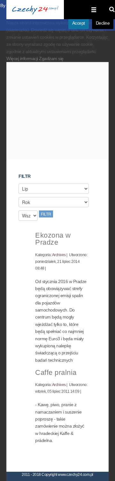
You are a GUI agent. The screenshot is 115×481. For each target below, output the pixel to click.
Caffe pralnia (56, 372)
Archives (59, 255)
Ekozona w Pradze (53, 238)
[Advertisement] (57, 113)
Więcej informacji (22, 58)
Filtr (46, 214)
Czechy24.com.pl (35, 9)
